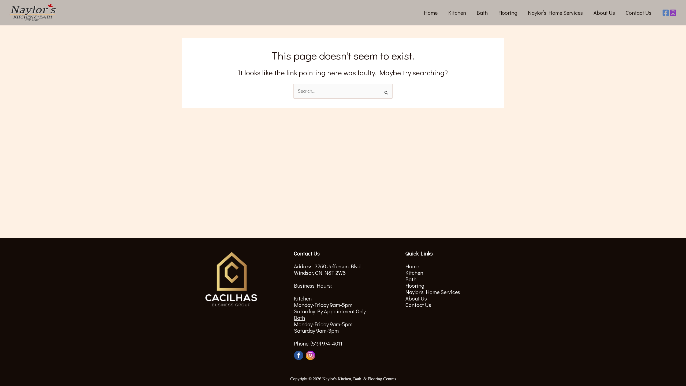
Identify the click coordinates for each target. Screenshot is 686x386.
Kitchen (457, 12)
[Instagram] (673, 12)
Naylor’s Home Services (555, 12)
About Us (604, 12)
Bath (482, 12)
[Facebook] (665, 12)
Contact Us (638, 12)
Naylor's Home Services (432, 291)
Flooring (507, 12)
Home (431, 12)
